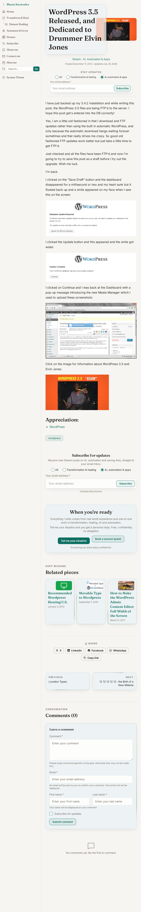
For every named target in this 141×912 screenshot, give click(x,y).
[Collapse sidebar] (4, 4)
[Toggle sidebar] (4, 68)
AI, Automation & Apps (96, 59)
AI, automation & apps (115, 77)
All (60, 77)
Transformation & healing (83, 77)
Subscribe (122, 88)
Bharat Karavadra (18, 4)
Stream (76, 59)
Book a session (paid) (108, 540)
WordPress (57, 427)
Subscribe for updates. (68, 813)
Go (36, 68)
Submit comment (63, 821)
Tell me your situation (74, 539)
